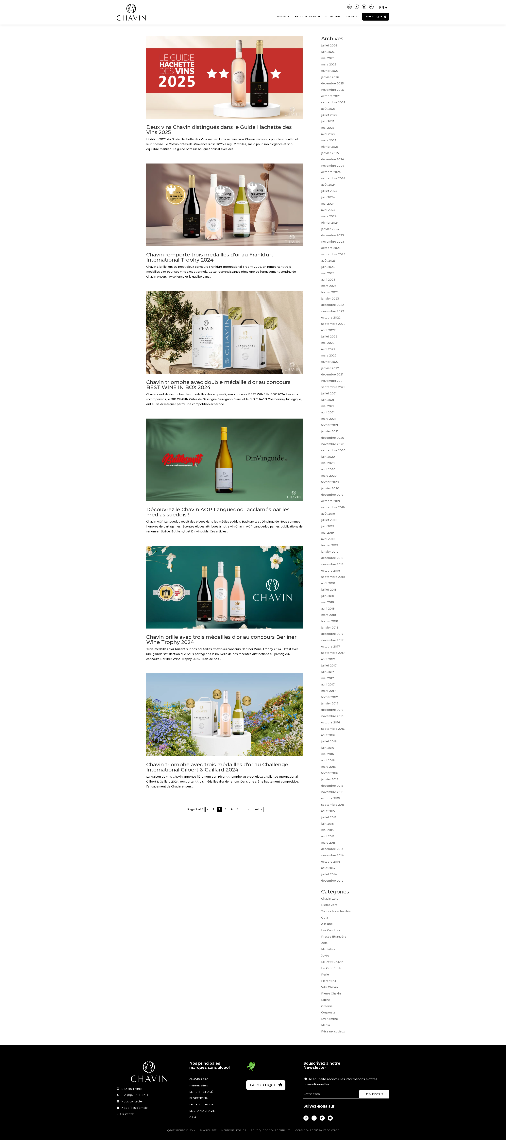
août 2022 (328, 330)
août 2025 (328, 109)
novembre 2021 (332, 381)
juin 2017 (327, 672)
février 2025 (329, 146)
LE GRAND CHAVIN (202, 1110)
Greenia (326, 1006)
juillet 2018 (329, 589)
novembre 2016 (332, 716)
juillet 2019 (329, 520)
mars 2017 (328, 691)
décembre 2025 (332, 83)
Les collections (305, 16)
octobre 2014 (330, 861)
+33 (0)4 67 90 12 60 (135, 1095)
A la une (327, 924)
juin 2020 (328, 456)
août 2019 (328, 513)
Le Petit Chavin (332, 962)
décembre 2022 (332, 305)
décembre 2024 (332, 159)
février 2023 (330, 292)
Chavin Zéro (330, 898)
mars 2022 (328, 355)
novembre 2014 (332, 855)
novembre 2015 (332, 792)
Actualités (332, 16)
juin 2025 (327, 121)
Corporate (328, 1012)
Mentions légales (233, 1130)
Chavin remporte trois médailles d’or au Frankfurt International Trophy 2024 (209, 257)
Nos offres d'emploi (134, 1108)
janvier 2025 (330, 153)
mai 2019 (327, 532)
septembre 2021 (333, 387)
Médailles (328, 949)
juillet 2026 (329, 45)
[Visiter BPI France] (251, 1070)
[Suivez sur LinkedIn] (364, 7)
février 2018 (329, 621)
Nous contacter (132, 1101)
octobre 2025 (330, 96)
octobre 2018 (330, 570)
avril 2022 (328, 349)
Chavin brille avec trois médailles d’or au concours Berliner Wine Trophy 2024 (221, 639)
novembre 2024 (332, 165)
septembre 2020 (333, 450)
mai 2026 (327, 58)
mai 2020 (328, 463)
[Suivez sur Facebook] (357, 7)
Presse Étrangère (333, 936)
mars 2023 (328, 286)
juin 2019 (327, 526)
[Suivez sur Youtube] (371, 7)
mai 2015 (327, 830)
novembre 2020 (332, 444)
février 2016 (329, 773)
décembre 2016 (332, 710)
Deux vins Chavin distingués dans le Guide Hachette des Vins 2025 (219, 129)
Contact (351, 16)
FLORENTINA (198, 1098)
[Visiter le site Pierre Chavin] (131, 23)
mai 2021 (327, 406)
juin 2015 (327, 823)
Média (325, 1025)
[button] (383, 7)
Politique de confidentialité (271, 1130)
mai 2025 (327, 128)
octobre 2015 (330, 798)
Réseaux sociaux (333, 1031)
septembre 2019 (333, 507)
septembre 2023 (333, 254)
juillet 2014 (329, 874)
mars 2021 (328, 419)
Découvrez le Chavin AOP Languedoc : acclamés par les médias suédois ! (218, 512)
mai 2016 (327, 754)
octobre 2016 (330, 722)
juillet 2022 (329, 336)
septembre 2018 (333, 577)
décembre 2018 (332, 558)
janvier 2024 (330, 229)
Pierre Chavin (331, 993)
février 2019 (329, 545)
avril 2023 (328, 279)
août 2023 (328, 260)
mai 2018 (327, 602)
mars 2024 (328, 216)
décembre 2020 (332, 438)
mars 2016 (328, 767)
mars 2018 (328, 615)
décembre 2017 (332, 634)
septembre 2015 (333, 804)
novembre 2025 (332, 90)
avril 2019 (328, 539)
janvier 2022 (330, 368)
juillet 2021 (329, 393)
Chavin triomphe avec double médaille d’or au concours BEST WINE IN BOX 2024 (218, 384)
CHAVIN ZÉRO (199, 1079)
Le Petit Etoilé (331, 968)
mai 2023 (327, 273)
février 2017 (329, 697)
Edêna (325, 1000)
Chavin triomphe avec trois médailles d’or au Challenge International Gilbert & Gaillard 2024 (217, 767)
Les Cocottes (330, 930)
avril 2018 (328, 608)
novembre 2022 (332, 311)
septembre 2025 (333, 102)
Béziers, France (131, 1089)
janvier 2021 (329, 431)
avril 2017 (328, 684)
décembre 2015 (332, 785)
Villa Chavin (329, 987)
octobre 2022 (331, 317)
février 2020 (330, 482)
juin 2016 (327, 748)
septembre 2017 (333, 653)
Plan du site (208, 1130)
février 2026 (330, 71)
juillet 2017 (329, 665)
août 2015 (328, 811)
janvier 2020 (330, 488)
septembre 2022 (333, 324)
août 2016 (328, 735)
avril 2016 (328, 760)
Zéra (324, 943)
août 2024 (328, 184)
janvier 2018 (329, 627)
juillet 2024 (329, 191)
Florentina (328, 981)
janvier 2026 (330, 77)
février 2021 (329, 425)
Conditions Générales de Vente (317, 1130)
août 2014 (328, 868)
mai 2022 (327, 343)
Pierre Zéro (329, 905)
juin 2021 (327, 400)
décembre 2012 (332, 880)
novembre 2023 (332, 241)
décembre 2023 (332, 235)
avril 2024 (328, 210)
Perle (325, 974)
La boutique (373, 16)
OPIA (192, 1117)
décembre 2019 (332, 494)
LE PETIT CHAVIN (201, 1104)
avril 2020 (328, 469)
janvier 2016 (329, 779)
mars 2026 (328, 64)
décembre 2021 (332, 374)
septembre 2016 (333, 729)
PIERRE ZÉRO (198, 1085)
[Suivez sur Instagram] (349, 7)
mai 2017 (327, 678)
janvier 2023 (330, 298)
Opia (324, 917)
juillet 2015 (328, 817)
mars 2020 (329, 475)
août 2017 (328, 659)
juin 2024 (328, 197)
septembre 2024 (333, 178)
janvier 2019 (329, 551)
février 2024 (330, 222)
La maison (282, 16)
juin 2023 (328, 267)
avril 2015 (327, 836)
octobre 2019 (330, 501)
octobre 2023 (331, 248)
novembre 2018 (332, 564)
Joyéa (325, 955)
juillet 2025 (329, 115)
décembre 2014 (332, 849)
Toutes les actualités (336, 911)
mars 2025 (328, 140)
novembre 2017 (332, 640)
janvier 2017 (329, 703)
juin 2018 (327, 596)
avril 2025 (328, 134)
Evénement (329, 1019)
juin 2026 (328, 52)
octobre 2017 (330, 646)
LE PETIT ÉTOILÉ (201, 1091)
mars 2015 (328, 842)
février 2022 (330, 362)
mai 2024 (327, 203)
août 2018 (328, 583)
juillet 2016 (329, 741)
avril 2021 (328, 412)
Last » (257, 809)
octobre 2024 (331, 172)
